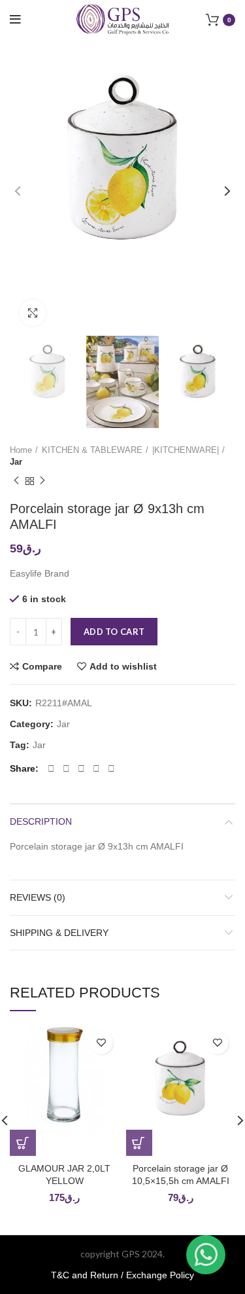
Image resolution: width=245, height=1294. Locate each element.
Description (41, 821)
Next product (42, 481)
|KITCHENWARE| (185, 450)
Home (21, 450)
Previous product (16, 481)
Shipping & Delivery (59, 932)
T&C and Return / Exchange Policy (122, 1275)
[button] (23, 1143)
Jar (16, 462)
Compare (42, 666)
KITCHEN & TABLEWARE (92, 450)
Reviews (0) (37, 897)
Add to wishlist (123, 666)
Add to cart (114, 631)
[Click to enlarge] (33, 313)
